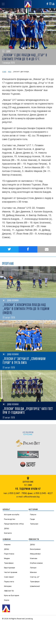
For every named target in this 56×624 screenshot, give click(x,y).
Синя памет (9, 577)
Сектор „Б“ (34, 577)
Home (4, 71)
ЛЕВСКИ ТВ (9, 591)
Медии (7, 558)
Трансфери (8, 563)
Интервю (8, 586)
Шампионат (35, 586)
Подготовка (9, 554)
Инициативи (35, 554)
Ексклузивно (35, 549)
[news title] (28, 282)
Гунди (32, 519)
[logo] (28, 3)
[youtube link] (53, 4)
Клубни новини (36, 563)
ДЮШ (9, 71)
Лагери (33, 568)
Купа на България (11, 595)
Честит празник (10, 572)
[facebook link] (47, 4)
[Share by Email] (46, 249)
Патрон (33, 514)
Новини (7, 544)
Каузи (6, 600)
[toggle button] (3, 4)
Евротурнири (9, 568)
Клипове (33, 558)
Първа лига (9, 581)
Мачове (33, 572)
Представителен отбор (14, 524)
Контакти (8, 533)
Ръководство (9, 519)
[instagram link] (50, 3)
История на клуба (11, 514)
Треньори (34, 524)
